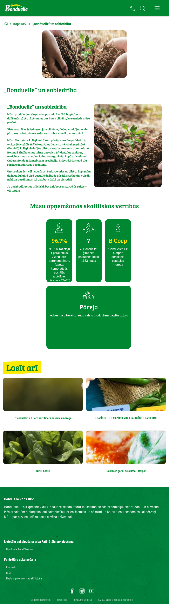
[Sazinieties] (132, 8)
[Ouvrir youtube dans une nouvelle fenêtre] (91, 592)
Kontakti (10, 567)
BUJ (8, 573)
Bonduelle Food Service (19, 549)
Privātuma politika (82, 599)
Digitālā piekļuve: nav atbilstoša (24, 578)
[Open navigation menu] (156, 8)
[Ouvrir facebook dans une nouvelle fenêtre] (72, 592)
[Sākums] (6, 23)
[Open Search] (142, 8)
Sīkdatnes (62, 599)
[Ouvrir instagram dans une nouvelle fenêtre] (82, 592)
